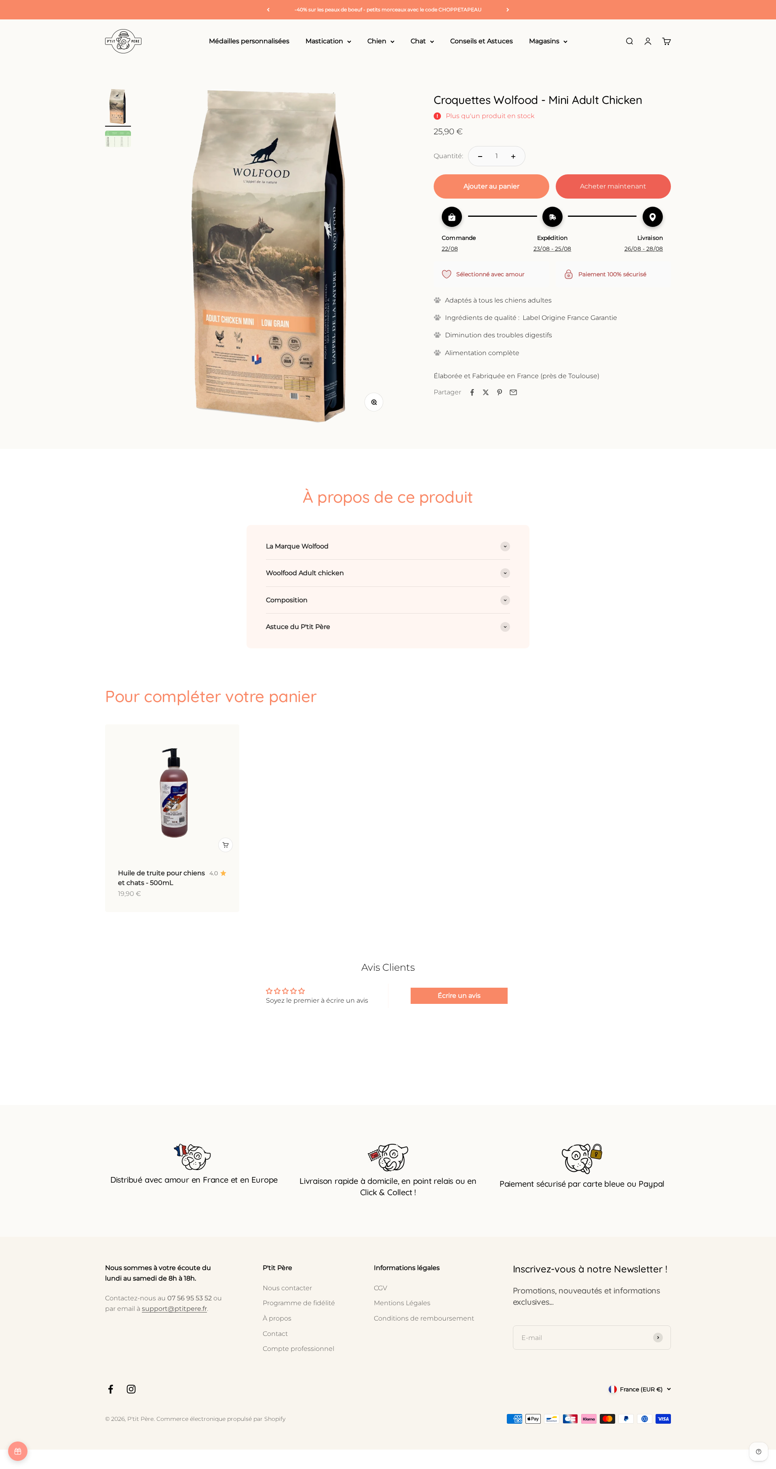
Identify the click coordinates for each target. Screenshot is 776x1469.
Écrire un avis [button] (459, 995)
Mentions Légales (402, 1303)
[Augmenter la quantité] (513, 156)
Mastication (324, 41)
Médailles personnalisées (249, 41)
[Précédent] (268, 10)
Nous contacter (287, 1288)
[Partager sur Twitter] (486, 392)
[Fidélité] (17, 1451)
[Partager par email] (513, 392)
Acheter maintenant (613, 187)
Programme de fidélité (299, 1303)
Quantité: (448, 156)
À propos (277, 1318)
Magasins (544, 41)
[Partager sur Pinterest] (499, 392)
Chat (418, 41)
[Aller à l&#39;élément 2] (118, 140)
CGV (380, 1288)
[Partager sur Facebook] (472, 392)
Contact (275, 1334)
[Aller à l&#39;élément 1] (118, 108)
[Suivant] (507, 10)
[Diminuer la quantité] (480, 156)
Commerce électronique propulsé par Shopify (220, 1418)
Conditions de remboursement (424, 1318)
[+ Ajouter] (225, 845)
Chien (376, 41)
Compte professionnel (298, 1349)
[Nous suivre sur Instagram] (131, 1389)
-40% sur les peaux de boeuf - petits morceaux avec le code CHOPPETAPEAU (388, 9)
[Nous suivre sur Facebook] (110, 1389)
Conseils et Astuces (481, 41)
